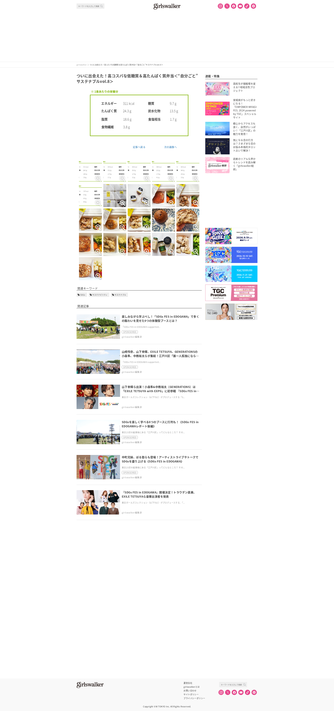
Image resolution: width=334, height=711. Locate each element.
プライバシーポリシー (194, 698)
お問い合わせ (190, 691)
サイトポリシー (191, 694)
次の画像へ (170, 147)
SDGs (82, 294)
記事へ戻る (139, 147)
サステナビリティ (100, 294)
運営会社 (188, 683)
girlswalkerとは (192, 687)
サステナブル (120, 294)
